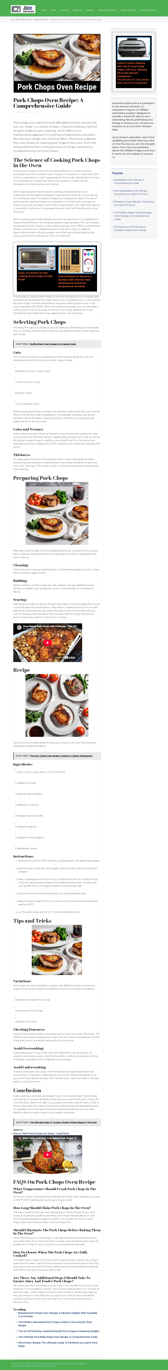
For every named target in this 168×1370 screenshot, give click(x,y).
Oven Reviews (128, 10)
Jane (34, 112)
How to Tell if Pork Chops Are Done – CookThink (41, 1133)
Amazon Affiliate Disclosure (51, 1363)
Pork (53, 10)
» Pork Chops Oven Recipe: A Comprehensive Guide (75, 19)
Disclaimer (69, 1363)
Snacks (90, 10)
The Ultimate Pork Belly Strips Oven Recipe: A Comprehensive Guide (57, 1337)
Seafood (77, 10)
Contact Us (81, 1363)
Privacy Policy (17, 1363)
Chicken (64, 10)
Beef (43, 10)
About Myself (31, 1363)
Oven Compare (147, 10)
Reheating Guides (107, 10)
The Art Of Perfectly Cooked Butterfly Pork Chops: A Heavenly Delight (58, 1331)
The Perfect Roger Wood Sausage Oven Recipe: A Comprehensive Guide (133, 216)
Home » (29, 19)
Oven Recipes (41, 19)
